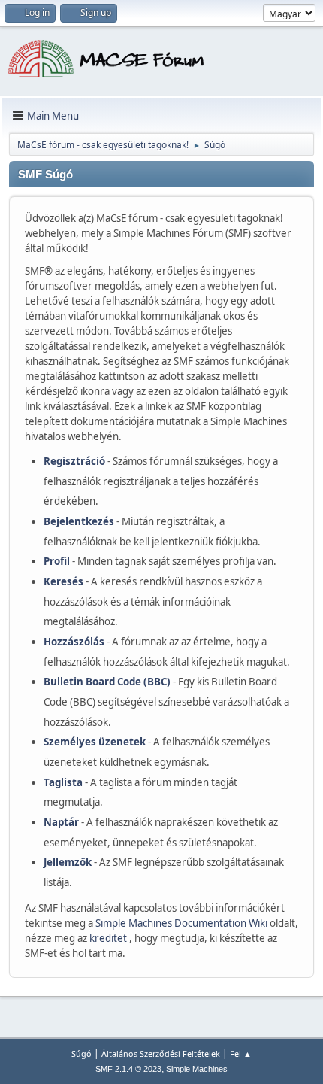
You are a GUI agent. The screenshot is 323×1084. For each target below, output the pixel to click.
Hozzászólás (74, 641)
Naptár (61, 822)
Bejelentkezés (79, 521)
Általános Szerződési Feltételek (160, 1053)
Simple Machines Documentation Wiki (182, 923)
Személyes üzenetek (95, 741)
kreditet (109, 938)
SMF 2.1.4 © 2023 (128, 1068)
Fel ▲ (241, 1053)
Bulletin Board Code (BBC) (107, 681)
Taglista (63, 782)
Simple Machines (197, 1068)
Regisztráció (74, 461)
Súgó (81, 1053)
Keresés (63, 581)
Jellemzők (68, 862)
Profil (57, 561)
